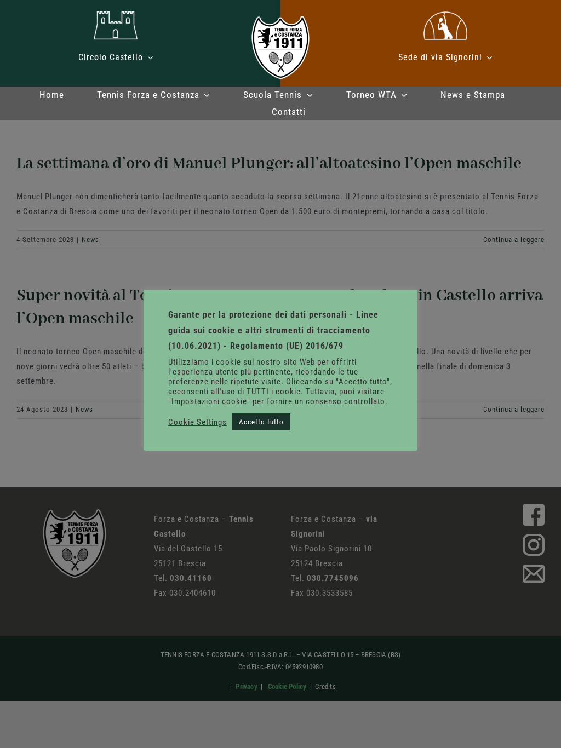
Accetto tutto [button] (261, 422)
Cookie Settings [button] (197, 422)
